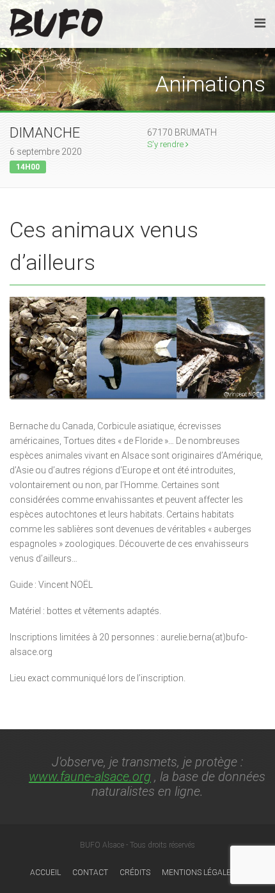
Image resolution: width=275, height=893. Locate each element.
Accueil (45, 872)
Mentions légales (198, 872)
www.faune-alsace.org (90, 776)
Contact (90, 872)
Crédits (135, 872)
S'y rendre (166, 144)
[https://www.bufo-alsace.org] (56, 21)
